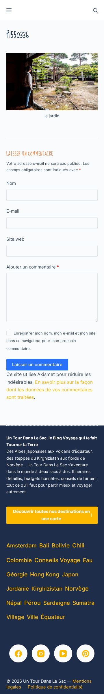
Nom (11, 183)
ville (32, 617)
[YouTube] (63, 653)
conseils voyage (57, 560)
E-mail (12, 211)
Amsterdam (21, 545)
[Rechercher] (95, 10)
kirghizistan (46, 588)
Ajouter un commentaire (32, 267)
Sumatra (83, 603)
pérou (32, 602)
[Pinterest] (86, 653)
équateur (53, 616)
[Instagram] (41, 653)
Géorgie (16, 574)
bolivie (61, 545)
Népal (14, 603)
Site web (15, 239)
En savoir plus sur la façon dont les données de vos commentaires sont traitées (49, 389)
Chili (78, 545)
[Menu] (9, 10)
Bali (44, 545)
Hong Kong (44, 574)
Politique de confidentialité (55, 687)
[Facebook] (18, 653)
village (15, 617)
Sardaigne (56, 603)
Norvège (77, 588)
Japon (70, 574)
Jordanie (17, 588)
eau (87, 560)
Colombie (19, 560)
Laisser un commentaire (37, 364)
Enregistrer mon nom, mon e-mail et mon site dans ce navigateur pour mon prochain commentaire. (51, 341)
